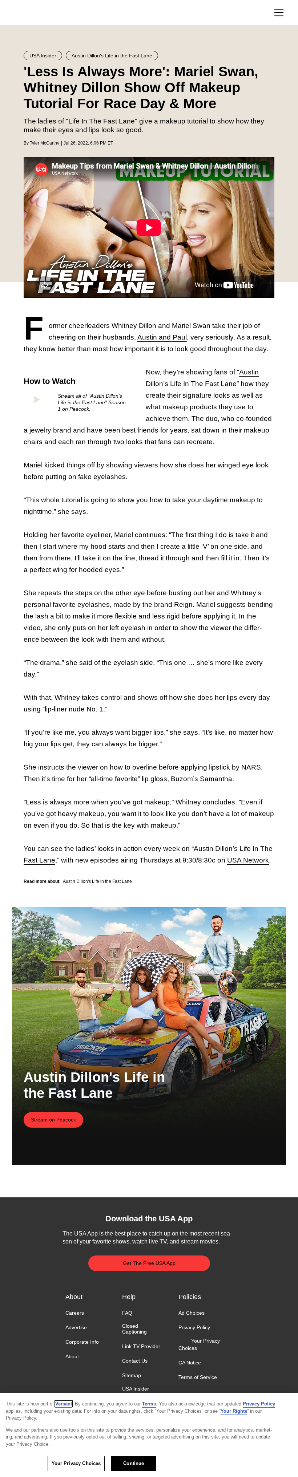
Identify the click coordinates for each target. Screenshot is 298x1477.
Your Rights (234, 1411)
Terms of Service (197, 1377)
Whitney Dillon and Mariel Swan (161, 325)
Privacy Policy (194, 1327)
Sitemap (131, 1376)
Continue (133, 1463)
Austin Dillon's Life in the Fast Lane (97, 881)
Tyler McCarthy (44, 143)
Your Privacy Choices (199, 1344)
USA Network (248, 860)
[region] (149, 1435)
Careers (74, 1313)
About (72, 1356)
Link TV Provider (141, 1346)
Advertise (76, 1327)
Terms (149, 1404)
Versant (63, 1404)
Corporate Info (82, 1342)
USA (33, 12)
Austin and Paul (162, 337)
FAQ (127, 1313)
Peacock (79, 409)
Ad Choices (191, 1313)
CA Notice (189, 1363)
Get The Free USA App (149, 1263)
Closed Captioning (134, 1329)
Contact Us (135, 1361)
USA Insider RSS (135, 1391)
